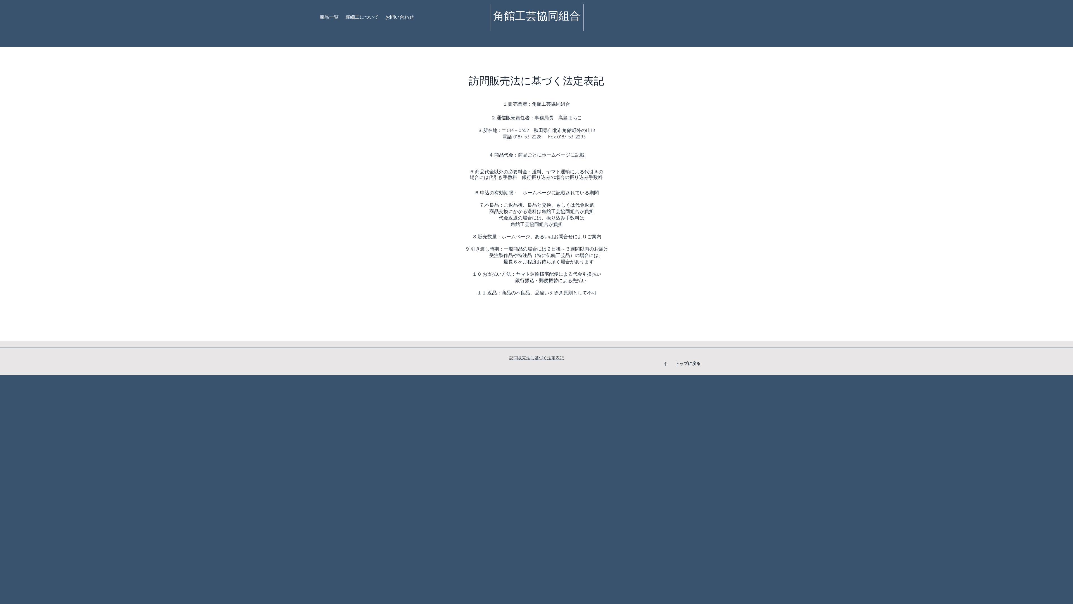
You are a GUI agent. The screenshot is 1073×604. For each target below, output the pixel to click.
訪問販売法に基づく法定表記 (536, 357)
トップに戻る (688, 363)
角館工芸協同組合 (536, 16)
